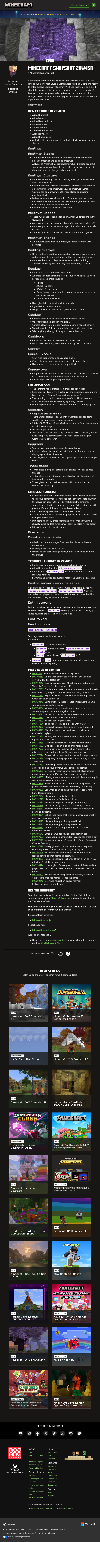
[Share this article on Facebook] (68, 954)
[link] (20, 1433)
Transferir (51, 1482)
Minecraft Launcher (60, 898)
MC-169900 (37, 727)
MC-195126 (37, 824)
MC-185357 (37, 764)
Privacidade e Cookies (11, 1529)
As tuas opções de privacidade (19, 1537)
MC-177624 (37, 755)
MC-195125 (37, 821)
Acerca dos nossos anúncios (29, 1533)
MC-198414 (37, 865)
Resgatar (51, 1496)
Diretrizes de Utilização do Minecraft (42, 1508)
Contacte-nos (52, 1485)
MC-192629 (37, 799)
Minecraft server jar (42, 920)
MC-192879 (37, 805)
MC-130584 (37, 708)
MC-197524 (37, 852)
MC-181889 (37, 758)
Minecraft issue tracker (43, 930)
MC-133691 (37, 714)
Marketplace (52, 1452)
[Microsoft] (88, 1524)
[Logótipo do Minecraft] (18, 5)
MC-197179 (37, 846)
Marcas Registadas (10, 1533)
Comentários (52, 1475)
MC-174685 (37, 742)
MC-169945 (37, 730)
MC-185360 (37, 777)
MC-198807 (37, 874)
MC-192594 (37, 796)
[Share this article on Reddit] (60, 954)
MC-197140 (37, 840)
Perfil (50, 1492)
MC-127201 (37, 689)
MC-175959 (37, 745)
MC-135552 (37, 717)
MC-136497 (37, 720)
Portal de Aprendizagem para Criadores (36, 1478)
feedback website (58, 940)
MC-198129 (37, 858)
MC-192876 (37, 802)
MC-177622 (37, 749)
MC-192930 (37, 808)
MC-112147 (37, 683)
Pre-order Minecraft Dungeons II (57, 14)
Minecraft (32, 1452)
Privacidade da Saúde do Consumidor (34, 1529)
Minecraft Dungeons (36, 1462)
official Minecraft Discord (51, 943)
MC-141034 (37, 723)
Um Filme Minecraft (36, 1497)
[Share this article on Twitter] (53, 954)
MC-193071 (37, 814)
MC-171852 (37, 736)
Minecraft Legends (35, 1465)
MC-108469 (37, 676)
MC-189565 (37, 783)
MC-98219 (37, 673)
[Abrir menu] (93, 5)
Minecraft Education (36, 1468)
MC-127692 (37, 695)
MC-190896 (37, 789)
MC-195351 (37, 827)
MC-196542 (37, 833)
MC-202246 (37, 880)
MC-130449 (37, 701)
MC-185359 (37, 770)
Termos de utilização (58, 1529)
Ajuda (50, 1472)
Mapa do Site (52, 1479)
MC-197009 (37, 836)
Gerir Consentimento (65, 1508)
